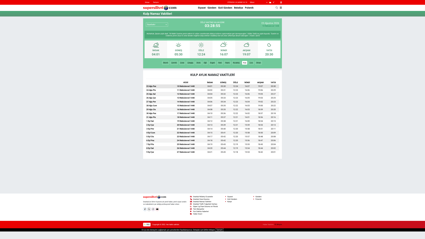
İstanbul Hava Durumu (201, 199)
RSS (148, 225)
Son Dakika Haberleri (201, 211)
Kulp (244, 63)
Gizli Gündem (225, 7)
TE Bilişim (278, 225)
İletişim (156, 2)
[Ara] (277, 7)
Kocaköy (236, 63)
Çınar (182, 63)
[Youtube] (157, 209)
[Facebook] (145, 209)
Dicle (198, 63)
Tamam (219, 230)
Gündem (212, 7)
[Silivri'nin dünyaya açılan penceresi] (160, 8)
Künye (147, 2)
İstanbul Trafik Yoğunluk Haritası (205, 204)
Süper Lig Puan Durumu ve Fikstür (205, 206)
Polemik (249, 7)
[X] (149, 209)
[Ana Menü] (281, 7)
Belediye (238, 7)
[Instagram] (153, 209)
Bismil (165, 63)
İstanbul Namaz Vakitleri (202, 202)
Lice (251, 63)
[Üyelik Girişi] (280, 2)
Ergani (212, 63)
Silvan (258, 63)
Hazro (227, 63)
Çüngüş (190, 63)
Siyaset (202, 7)
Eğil (205, 63)
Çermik (174, 63)
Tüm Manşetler (198, 209)
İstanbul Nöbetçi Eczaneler (203, 197)
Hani (220, 63)
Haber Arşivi (197, 214)
